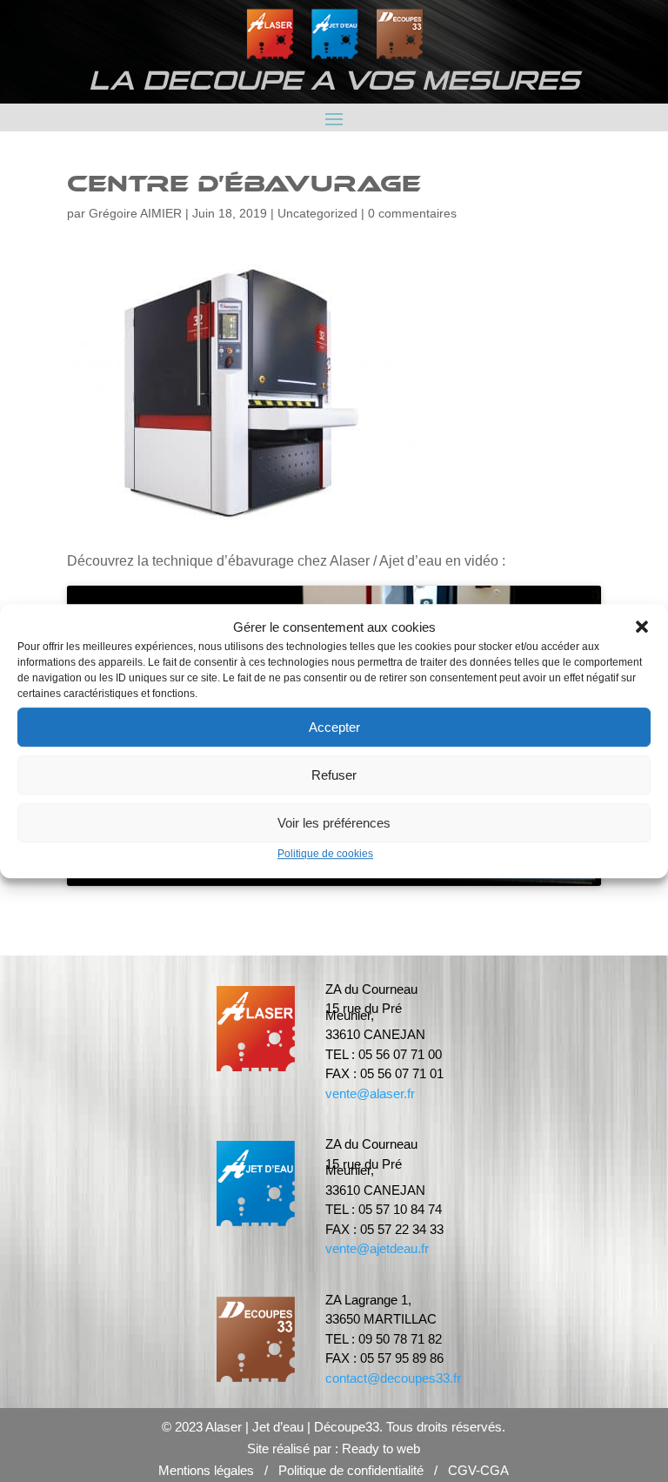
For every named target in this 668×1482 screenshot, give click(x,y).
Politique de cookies (325, 854)
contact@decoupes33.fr (393, 1378)
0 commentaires (412, 213)
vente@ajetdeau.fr (377, 1248)
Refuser (334, 775)
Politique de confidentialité (351, 1470)
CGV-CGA (478, 1470)
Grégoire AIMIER (135, 213)
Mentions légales (206, 1470)
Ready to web (381, 1448)
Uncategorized (317, 213)
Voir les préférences (334, 822)
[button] (642, 627)
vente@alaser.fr (370, 1093)
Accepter (334, 727)
